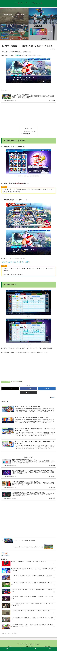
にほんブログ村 (5, 555)
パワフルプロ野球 (6, 381)
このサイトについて (28, 646)
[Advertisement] (28, 114)
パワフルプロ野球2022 (17, 381)
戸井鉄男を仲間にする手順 (29, 131)
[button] (28, 392)
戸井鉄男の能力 (26, 133)
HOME (9, 646)
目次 (26, 128)
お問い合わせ (47, 646)
